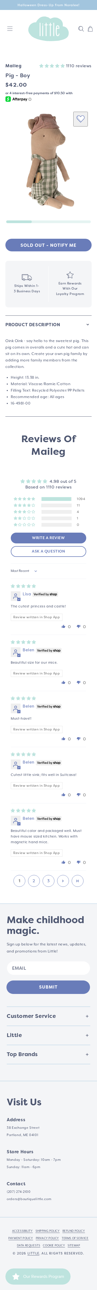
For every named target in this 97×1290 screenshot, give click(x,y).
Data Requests (28, 1245)
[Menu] (10, 28)
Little (33, 1253)
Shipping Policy (48, 1231)
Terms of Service (75, 1238)
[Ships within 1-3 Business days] (26, 284)
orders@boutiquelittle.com (29, 1199)
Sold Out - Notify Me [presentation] (48, 245)
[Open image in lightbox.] (48, 161)
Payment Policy (20, 1238)
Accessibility (22, 1231)
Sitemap (74, 1245)
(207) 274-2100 (19, 1192)
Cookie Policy (54, 1245)
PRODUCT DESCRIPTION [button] (32, 325)
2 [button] (34, 881)
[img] (23, 586)
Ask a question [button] (48, 551)
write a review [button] (48, 538)
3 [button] (48, 881)
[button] (81, 28)
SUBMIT (48, 987)
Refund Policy (74, 1231)
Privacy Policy (47, 1238)
